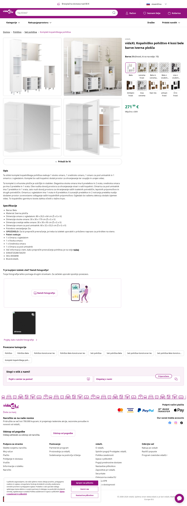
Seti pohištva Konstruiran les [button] (139, 353)
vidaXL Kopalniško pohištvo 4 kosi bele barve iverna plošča (154, 45)
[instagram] (175, 423)
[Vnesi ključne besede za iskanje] (114, 13)
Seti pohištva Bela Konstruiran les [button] (170, 353)
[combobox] (66, 13)
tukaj (76, 249)
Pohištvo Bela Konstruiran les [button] (72, 353)
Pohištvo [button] (8, 353)
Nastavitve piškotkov (106, 466)
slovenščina (156, 4)
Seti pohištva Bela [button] (114, 353)
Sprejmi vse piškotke (84, 483)
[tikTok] (181, 423)
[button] (73, 4)
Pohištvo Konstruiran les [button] (44, 353)
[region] (52, 490)
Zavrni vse (84, 489)
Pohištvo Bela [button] (23, 353)
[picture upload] (80, 293)
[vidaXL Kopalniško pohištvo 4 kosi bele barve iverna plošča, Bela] (32, 67)
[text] (132, 107)
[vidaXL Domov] (8, 11)
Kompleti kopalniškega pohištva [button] (18, 360)
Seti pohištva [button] (95, 353)
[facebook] (170, 423)
